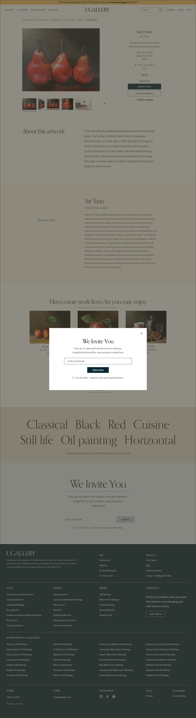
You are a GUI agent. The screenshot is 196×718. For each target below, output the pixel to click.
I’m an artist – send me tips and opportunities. (100, 377)
